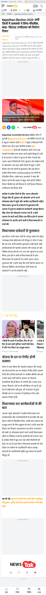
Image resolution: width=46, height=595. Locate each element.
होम (5, 10)
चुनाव (15, 10)
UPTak (20, 1)
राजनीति (39, 10)
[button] (18, 329)
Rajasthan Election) (18, 139)
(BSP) (22, 142)
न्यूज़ (27, 10)
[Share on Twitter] (18, 127)
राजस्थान (9, 14)
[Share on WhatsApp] (13, 127)
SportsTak (12, 1)
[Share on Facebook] (9, 127)
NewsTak (4, 1)
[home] (23, 564)
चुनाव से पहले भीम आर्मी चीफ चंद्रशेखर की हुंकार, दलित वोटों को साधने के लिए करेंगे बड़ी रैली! (22, 502)
